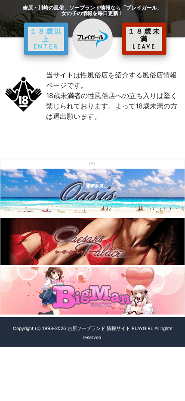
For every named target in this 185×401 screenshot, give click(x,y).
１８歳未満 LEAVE (144, 39)
